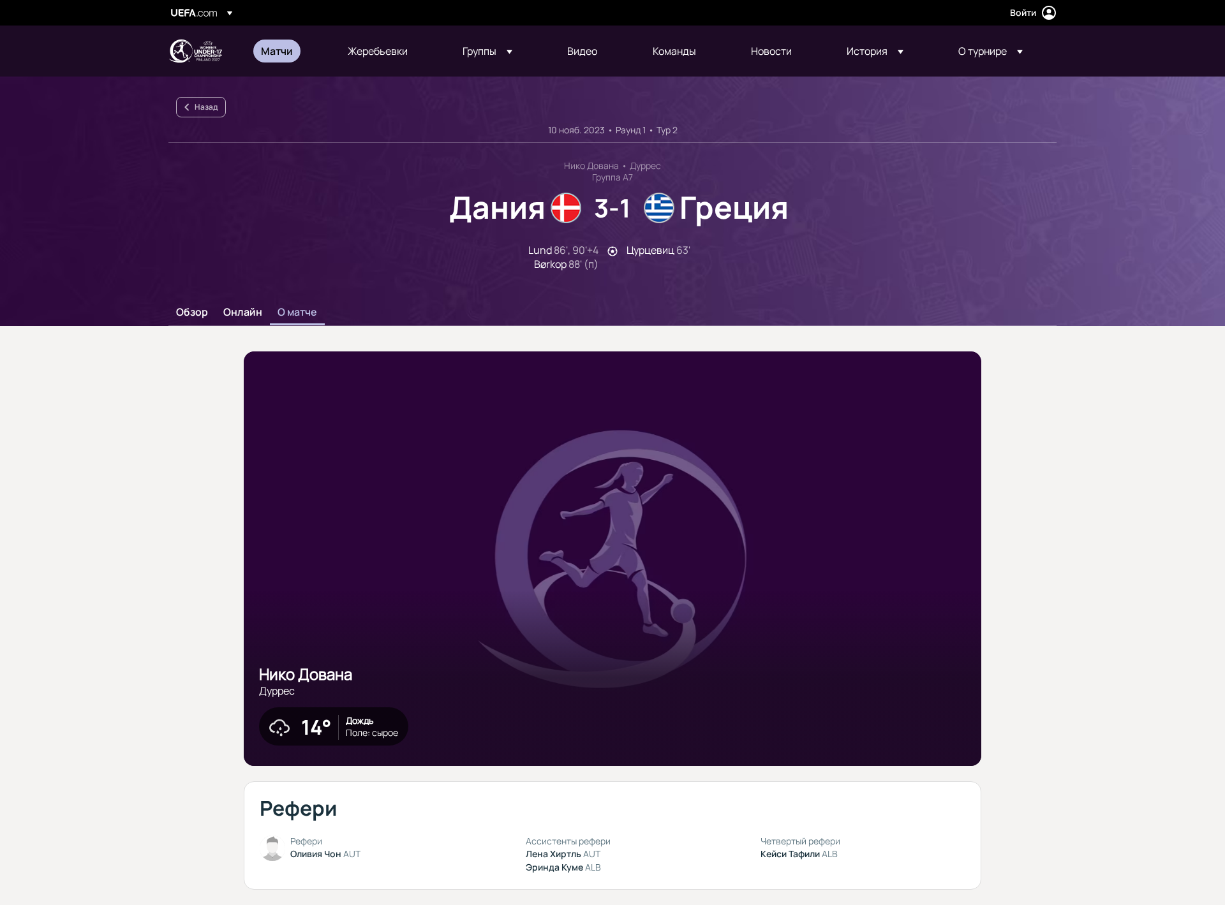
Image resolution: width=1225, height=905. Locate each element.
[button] (487, 51)
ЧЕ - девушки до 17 (195, 51)
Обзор (192, 312)
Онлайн (242, 312)
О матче (297, 312)
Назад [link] (206, 106)
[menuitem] (288, 51)
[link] (277, 51)
